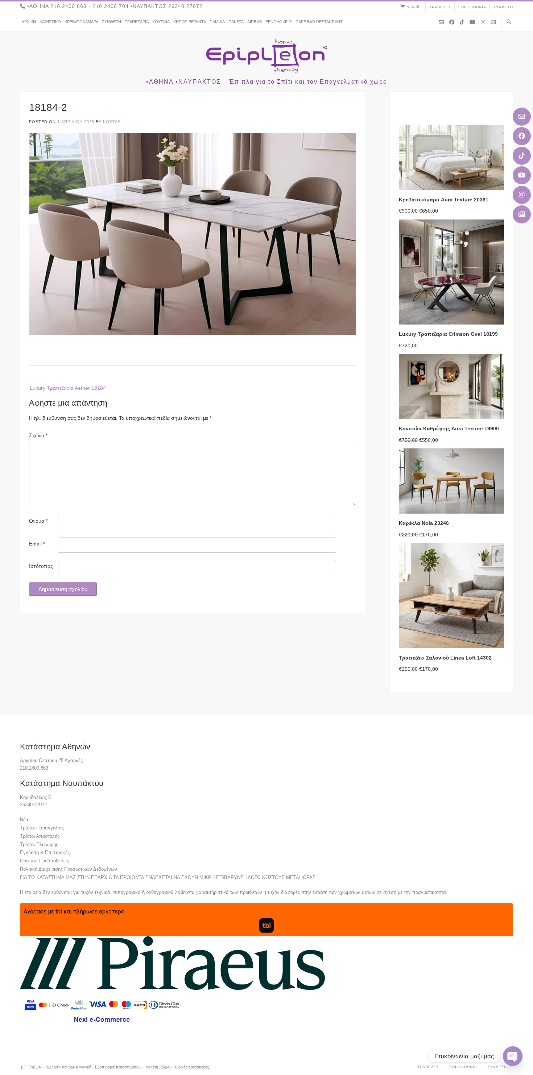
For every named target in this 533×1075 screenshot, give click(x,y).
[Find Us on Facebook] (522, 136)
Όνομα (38, 521)
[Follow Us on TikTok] (522, 156)
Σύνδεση (503, 7)
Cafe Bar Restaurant (319, 22)
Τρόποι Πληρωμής (39, 844)
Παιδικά (217, 22)
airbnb (254, 22)
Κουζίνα (161, 22)
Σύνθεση (111, 22)
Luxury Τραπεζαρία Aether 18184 (68, 388)
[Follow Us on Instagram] (522, 195)
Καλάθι (413, 6)
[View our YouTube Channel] (522, 175)
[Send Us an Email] (522, 117)
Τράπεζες (440, 7)
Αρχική (29, 22)
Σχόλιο (38, 435)
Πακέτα (236, 22)
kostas (112, 122)
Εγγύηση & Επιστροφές (45, 852)
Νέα (24, 819)
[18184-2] (192, 333)
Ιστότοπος (41, 566)
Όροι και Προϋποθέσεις (44, 860)
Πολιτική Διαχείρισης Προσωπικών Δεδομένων (68, 869)
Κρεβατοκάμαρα (81, 22)
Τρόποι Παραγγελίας (42, 828)
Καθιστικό (50, 22)
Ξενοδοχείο (278, 22)
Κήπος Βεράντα (189, 22)
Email (37, 544)
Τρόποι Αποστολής (39, 836)
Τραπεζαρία (137, 22)
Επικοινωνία (472, 7)
